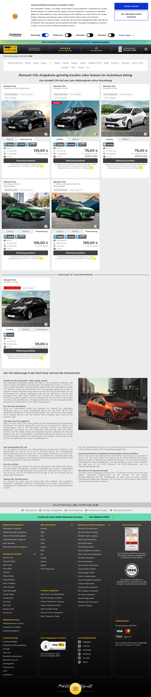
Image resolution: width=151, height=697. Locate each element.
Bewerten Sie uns (10, 660)
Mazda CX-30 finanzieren (88, 602)
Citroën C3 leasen (85, 606)
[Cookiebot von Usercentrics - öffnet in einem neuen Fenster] (15, 35)
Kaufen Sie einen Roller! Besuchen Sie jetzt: (60, 517)
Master (83, 63)
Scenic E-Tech (137, 63)
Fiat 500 (6, 572)
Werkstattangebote (11, 631)
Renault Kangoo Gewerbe (51, 598)
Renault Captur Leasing (87, 536)
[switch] (68, 35)
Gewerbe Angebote (50, 591)
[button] (145, 49)
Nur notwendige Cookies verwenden (131, 15)
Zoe (88, 67)
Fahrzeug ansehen (25, 161)
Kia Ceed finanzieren (86, 595)
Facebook (87, 654)
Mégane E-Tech (94, 63)
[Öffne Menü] (75, 689)
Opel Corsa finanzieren (87, 539)
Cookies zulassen (131, 6)
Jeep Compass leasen (87, 576)
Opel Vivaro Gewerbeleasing (52, 594)
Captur (43, 63)
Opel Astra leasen (85, 543)
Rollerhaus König (99, 517)
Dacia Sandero (9, 580)
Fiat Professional (47, 569)
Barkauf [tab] (10, 139)
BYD (42, 551)
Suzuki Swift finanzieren (88, 587)
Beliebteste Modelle (12, 554)
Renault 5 (125, 63)
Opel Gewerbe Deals (49, 609)
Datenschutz (8, 667)
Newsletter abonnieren (12, 656)
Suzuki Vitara (8, 594)
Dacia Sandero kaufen (87, 569)
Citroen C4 (7, 613)
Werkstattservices (11, 620)
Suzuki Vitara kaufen (86, 584)
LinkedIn (86, 646)
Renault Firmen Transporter (52, 613)
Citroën (44, 562)
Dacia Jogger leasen (86, 573)
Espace (57, 63)
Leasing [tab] (59, 139)
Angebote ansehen (100, 42)
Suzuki (43, 547)
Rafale (106, 63)
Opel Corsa (7, 565)
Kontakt (6, 649)
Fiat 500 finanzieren (86, 558)
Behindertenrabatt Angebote (15, 547)
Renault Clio (8, 558)
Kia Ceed (6, 602)
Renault (24, 56)
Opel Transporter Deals (50, 616)
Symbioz (65, 67)
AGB (5, 671)
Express (66, 63)
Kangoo (74, 63)
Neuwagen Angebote (12, 528)
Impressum (8, 675)
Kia (42, 554)
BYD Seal (7, 605)
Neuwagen (14, 56)
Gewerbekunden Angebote (14, 539)
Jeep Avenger (9, 587)
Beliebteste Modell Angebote (91, 525)
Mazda (43, 558)
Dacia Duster (8, 576)
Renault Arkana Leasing (88, 532)
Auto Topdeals (9, 543)
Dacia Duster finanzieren (88, 565)
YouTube (86, 658)
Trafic (73, 67)
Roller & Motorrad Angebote (14, 536)
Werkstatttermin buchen (13, 623)
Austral (36, 63)
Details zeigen (125, 35)
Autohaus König (10, 638)
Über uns (6, 653)
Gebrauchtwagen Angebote (14, 532)
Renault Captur (9, 561)
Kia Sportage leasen (86, 598)
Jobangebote (8, 664)
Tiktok (85, 662)
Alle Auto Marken (48, 525)
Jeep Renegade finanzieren (89, 580)
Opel (42, 532)
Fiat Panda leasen (85, 562)
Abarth (43, 565)
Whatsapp (87, 650)
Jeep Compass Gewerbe (51, 605)
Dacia (43, 539)
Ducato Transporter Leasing (52, 602)
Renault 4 (115, 63)
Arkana (28, 63)
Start (6, 56)
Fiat (42, 536)
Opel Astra (7, 569)
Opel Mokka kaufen (86, 547)
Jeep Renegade (9, 591)
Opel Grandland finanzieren (89, 551)
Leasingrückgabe (10, 642)
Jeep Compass (9, 583)
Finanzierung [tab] (26, 139)
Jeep (43, 543)
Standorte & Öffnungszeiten (14, 645)
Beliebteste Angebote (13, 525)
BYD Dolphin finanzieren (88, 591)
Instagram (87, 642)
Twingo (81, 67)
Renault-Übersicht (15, 63)
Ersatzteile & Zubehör (12, 627)
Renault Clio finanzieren (88, 528)
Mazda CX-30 (8, 609)
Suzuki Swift (8, 598)
